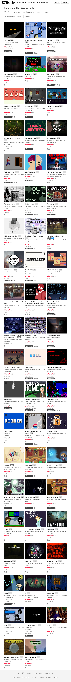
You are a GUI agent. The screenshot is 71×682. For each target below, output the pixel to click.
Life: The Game (30, 172)
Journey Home (51, 138)
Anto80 (27, 339)
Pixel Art (39, 12)
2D (24, 12)
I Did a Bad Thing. (52, 561)
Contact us (49, 673)
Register (65, 2)
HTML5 (19, 16)
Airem (48, 242)
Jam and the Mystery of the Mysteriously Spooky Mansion (35, 302)
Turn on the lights (9, 204)
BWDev (27, 142)
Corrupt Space (51, 335)
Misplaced (28, 270)
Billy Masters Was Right (54, 172)
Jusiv (26, 371)
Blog (41, 673)
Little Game (29, 561)
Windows (27, 16)
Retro (46, 12)
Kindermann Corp (30, 403)
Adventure (17, 12)
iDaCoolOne (7, 661)
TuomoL (49, 469)
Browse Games (21, 2)
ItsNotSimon (28, 110)
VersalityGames (8, 597)
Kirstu (48, 435)
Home (6, 399)
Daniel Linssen (51, 274)
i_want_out (50, 533)
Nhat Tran (28, 208)
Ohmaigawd (28, 174)
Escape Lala (50, 593)
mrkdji (27, 565)
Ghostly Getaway (52, 497)
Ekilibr (5, 240)
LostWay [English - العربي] (12, 138)
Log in (57, 2)
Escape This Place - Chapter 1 (13, 302)
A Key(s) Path (51, 74)
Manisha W (50, 371)
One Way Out (8, 74)
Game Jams (32, 2)
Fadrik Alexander (51, 208)
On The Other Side (10, 106)
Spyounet (28, 533)
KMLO (27, 501)
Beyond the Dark (52, 367)
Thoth (48, 565)
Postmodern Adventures (54, 176)
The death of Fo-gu (10, 367)
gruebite (49, 403)
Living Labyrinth (30, 138)
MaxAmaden (50, 108)
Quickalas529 (8, 533)
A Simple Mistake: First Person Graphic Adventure (14, 336)
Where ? (49, 625)
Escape (6, 529)
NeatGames (28, 242)
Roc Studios (28, 437)
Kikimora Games (51, 307)
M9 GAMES (7, 341)
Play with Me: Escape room (55, 236)
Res (26, 307)
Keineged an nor (30, 335)
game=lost (50, 431)
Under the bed (30, 497)
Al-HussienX (7, 144)
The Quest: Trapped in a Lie (34, 236)
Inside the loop (8, 270)
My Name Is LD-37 (31, 625)
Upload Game (43, 2)
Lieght (6, 593)
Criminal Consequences (11, 657)
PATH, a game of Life (10, 236)
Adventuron (7, 44)
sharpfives (7, 403)
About (29, 673)
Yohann (6, 208)
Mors (48, 501)
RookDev (6, 435)
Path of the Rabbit (52, 270)
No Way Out (8, 561)
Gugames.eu (7, 371)
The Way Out (51, 40)
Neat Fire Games (51, 142)
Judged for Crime (52, 465)
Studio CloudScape (9, 469)
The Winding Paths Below (33, 40)
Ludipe (27, 46)
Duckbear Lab (51, 597)
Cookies (55, 677)
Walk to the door (9, 172)
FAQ (35, 673)
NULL (27, 367)
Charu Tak (28, 274)
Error (5, 625)
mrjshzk (6, 565)
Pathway (7, 465)
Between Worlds (30, 657)
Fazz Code (28, 469)
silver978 (49, 629)
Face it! (6, 431)
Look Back (28, 465)
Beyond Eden (29, 106)
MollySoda (28, 76)
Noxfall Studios (8, 501)
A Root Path (50, 399)
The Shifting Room (53, 106)
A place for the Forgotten (12, 497)
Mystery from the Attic (32, 529)
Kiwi (5, 110)
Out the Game (29, 204)
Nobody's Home (30, 399)
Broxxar (6, 78)
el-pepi (6, 176)
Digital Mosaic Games (31, 597)
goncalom (28, 629)
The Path (7, 40)
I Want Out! (50, 529)
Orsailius (6, 307)
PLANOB (6, 629)
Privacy (48, 677)
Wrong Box (29, 74)
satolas (6, 274)
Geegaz (49, 78)
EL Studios (50, 44)
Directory (34, 677)
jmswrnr (49, 339)
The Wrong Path (25, 7)
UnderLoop (50, 204)
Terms (42, 677)
